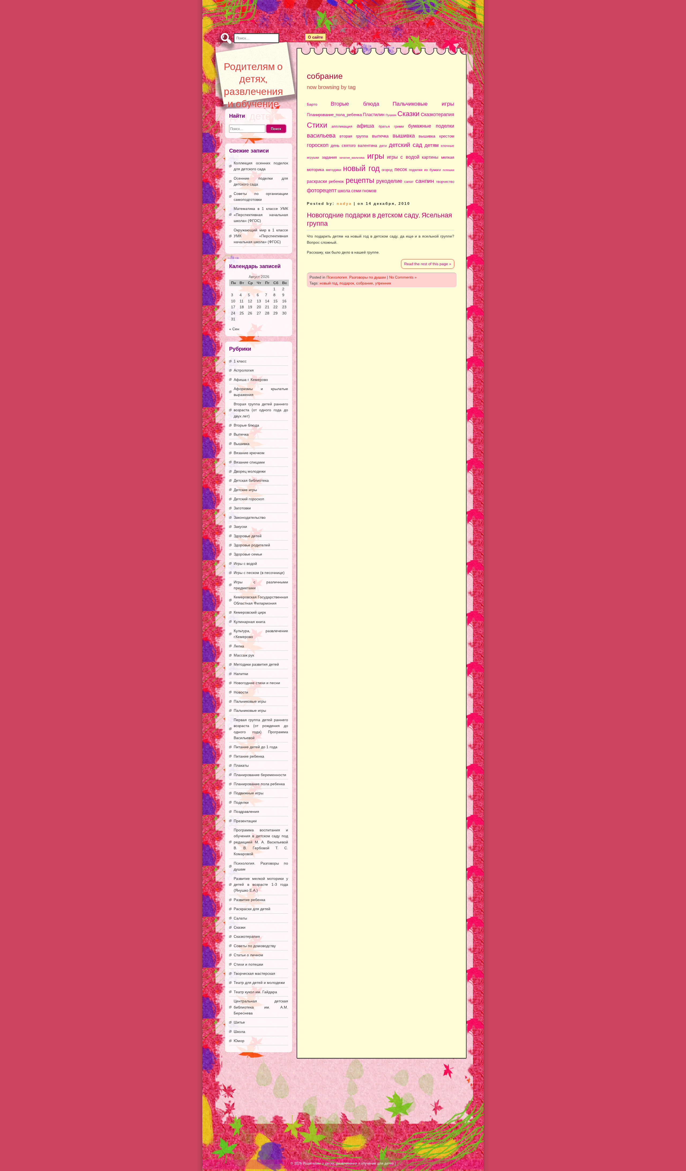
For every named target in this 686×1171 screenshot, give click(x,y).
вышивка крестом (436, 136)
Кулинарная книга (249, 622)
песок (400, 169)
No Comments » (403, 277)
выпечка (380, 136)
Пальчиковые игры (423, 104)
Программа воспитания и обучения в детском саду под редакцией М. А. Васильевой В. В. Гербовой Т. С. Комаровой (261, 842)
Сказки (408, 113)
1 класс (240, 361)
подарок (347, 283)
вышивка (404, 136)
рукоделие (389, 181)
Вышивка (241, 444)
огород (387, 170)
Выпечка (241, 434)
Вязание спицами (249, 462)
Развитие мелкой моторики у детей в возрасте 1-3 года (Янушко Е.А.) (261, 884)
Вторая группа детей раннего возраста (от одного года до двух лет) (261, 410)
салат (408, 182)
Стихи (317, 125)
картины (430, 157)
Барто (312, 104)
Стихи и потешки (248, 964)
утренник (383, 283)
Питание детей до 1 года (255, 747)
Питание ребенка (249, 756)
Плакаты (241, 765)
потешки (448, 170)
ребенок (336, 181)
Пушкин (391, 115)
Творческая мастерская (254, 973)
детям (431, 145)
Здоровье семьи (248, 554)
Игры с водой (245, 563)
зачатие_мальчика (351, 157)
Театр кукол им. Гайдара (255, 992)
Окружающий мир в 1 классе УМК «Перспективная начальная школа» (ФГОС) (261, 236)
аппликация (341, 126)
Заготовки (242, 508)
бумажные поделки (431, 126)
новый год (361, 168)
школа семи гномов (357, 190)
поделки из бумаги (425, 170)
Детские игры (245, 490)
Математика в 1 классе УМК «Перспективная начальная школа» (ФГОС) (261, 214)
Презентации (245, 821)
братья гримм (391, 126)
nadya (344, 203)
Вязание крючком (249, 453)
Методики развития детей (256, 664)
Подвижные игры (248, 793)
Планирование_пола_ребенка (334, 115)
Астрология (244, 370)
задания (329, 157)
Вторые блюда (355, 104)
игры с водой (403, 157)
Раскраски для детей (252, 909)
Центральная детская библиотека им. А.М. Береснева (261, 1007)
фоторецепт (322, 190)
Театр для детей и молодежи (259, 982)
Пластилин (374, 114)
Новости (241, 692)
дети (383, 146)
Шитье (239, 1022)
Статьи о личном (248, 955)
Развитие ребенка (249, 900)
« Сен (234, 329)
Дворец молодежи (250, 471)
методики (333, 170)
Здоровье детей (248, 536)
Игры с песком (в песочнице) (259, 572)
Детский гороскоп (249, 499)
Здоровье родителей (252, 545)
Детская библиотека (251, 480)
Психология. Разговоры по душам (356, 277)
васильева (321, 135)
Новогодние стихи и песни (257, 683)
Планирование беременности (260, 775)
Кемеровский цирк (250, 612)
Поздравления (246, 811)
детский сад (405, 145)
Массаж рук (244, 655)
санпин (424, 181)
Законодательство (250, 517)
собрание (364, 283)
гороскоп (318, 145)
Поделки (241, 802)
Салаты (240, 918)
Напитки (241, 674)
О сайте (315, 37)
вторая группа (354, 136)
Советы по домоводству (255, 946)
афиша (365, 126)
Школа (239, 1031)
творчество (445, 182)
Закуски (240, 526)
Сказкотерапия (437, 114)
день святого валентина (354, 145)
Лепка (239, 646)
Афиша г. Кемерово (251, 379)
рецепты (360, 180)
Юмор (239, 1041)
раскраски (317, 181)
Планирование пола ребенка (259, 784)
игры (375, 156)
